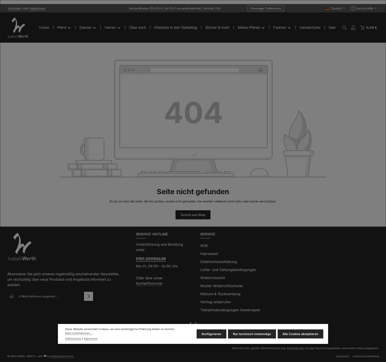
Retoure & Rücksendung (220, 294)
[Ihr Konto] (353, 28)
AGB (204, 245)
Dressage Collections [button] (265, 8)
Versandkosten (296, 348)
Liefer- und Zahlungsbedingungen (228, 270)
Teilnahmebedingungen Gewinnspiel (230, 310)
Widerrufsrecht (212, 278)
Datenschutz (73, 338)
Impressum (209, 254)
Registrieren (37, 8)
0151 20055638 (151, 258)
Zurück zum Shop (193, 215)
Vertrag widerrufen (215, 302)
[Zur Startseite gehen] (18, 28)
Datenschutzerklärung (218, 262)
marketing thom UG (62, 356)
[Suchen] (344, 28)
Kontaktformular (149, 283)
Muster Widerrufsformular (221, 286)
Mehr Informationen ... (78, 333)
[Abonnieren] (88, 296)
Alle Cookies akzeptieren (300, 334)
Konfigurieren (211, 334)
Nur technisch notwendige (252, 334)
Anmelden (14, 8)
